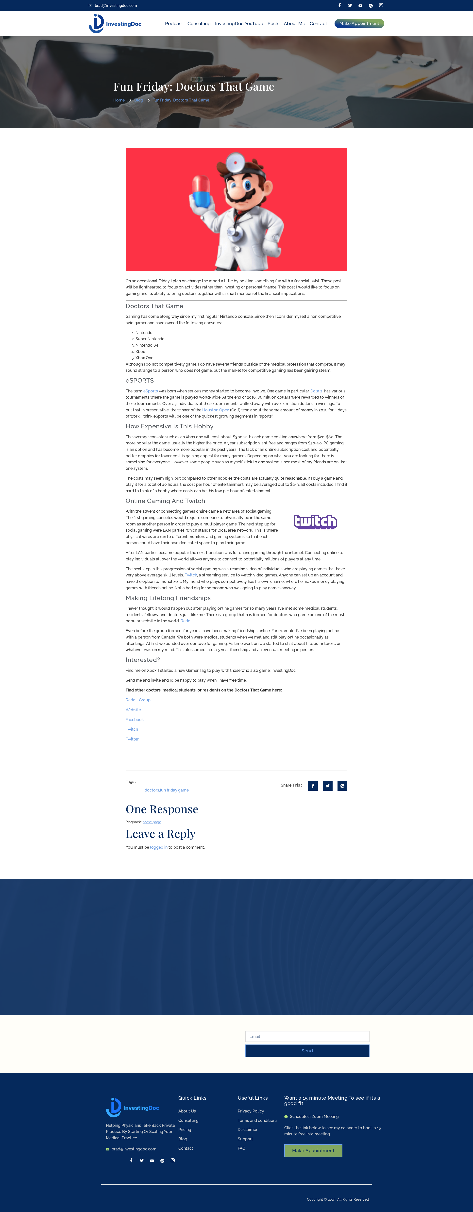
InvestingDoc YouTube (239, 23)
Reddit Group (138, 700)
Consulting (199, 23)
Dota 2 (316, 391)
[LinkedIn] (360, 5)
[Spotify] (370, 5)
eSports (151, 391)
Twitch (191, 575)
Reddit (187, 621)
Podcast (174, 23)
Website (133, 709)
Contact (318, 23)
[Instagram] (381, 5)
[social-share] (313, 786)
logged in (159, 847)
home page (152, 822)
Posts (273, 23)
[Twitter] (350, 5)
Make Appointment (313, 1150)
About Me (294, 23)
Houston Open (215, 410)
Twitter (132, 739)
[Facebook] (339, 5)
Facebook (135, 719)
